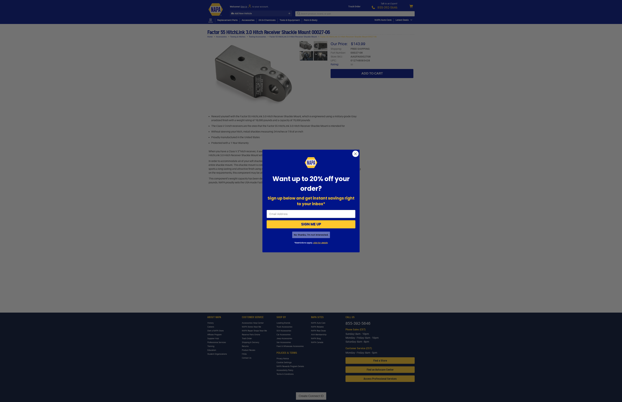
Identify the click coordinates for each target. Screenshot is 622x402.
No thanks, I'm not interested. (311, 234)
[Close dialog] (355, 154)
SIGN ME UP (311, 224)
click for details (320, 242)
